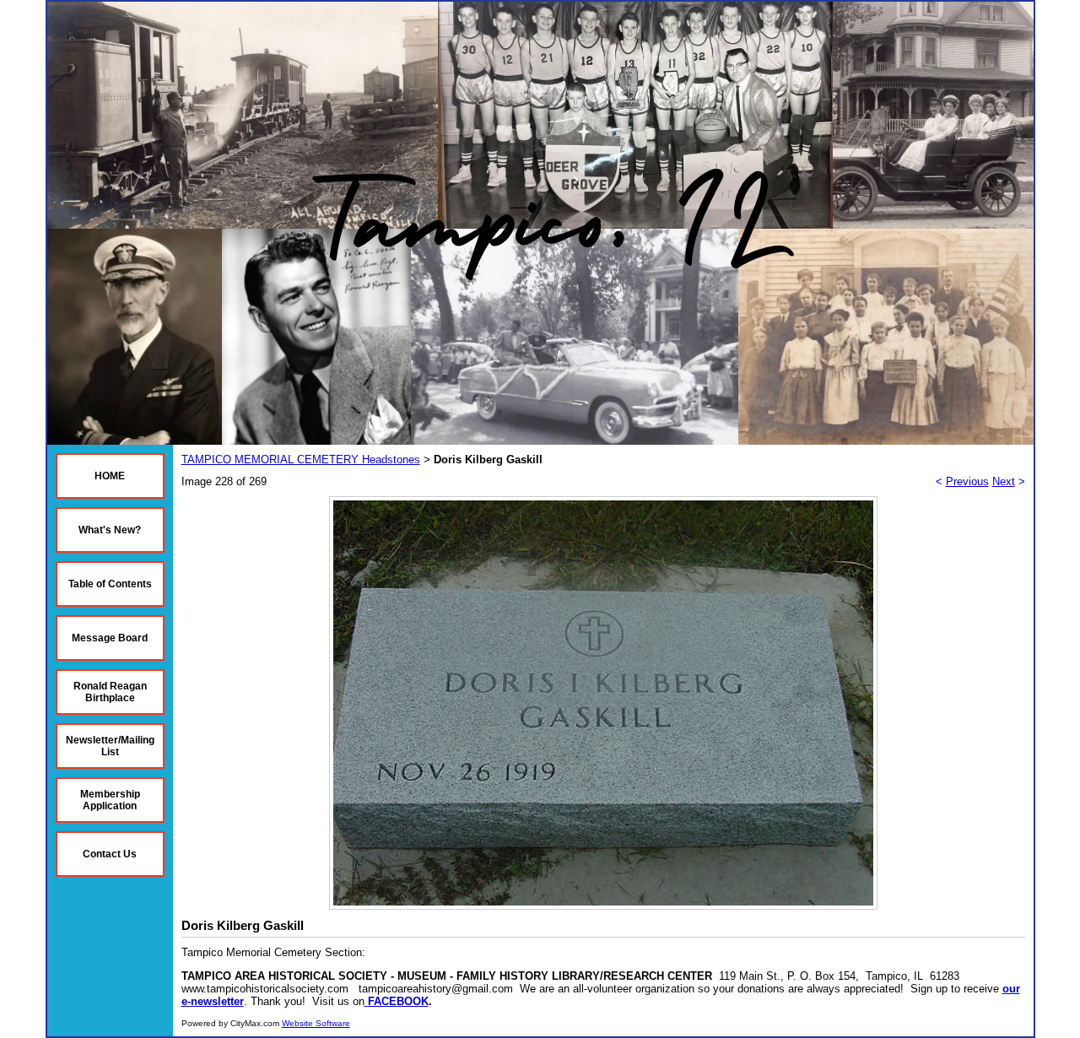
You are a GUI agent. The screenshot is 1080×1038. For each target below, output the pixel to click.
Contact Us (110, 854)
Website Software (316, 1023)
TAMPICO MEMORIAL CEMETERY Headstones (300, 459)
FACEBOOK (398, 1001)
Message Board (110, 638)
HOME (109, 476)
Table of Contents (110, 584)
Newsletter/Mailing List (110, 746)
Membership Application (110, 800)
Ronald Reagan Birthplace (110, 692)
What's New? (109, 530)
